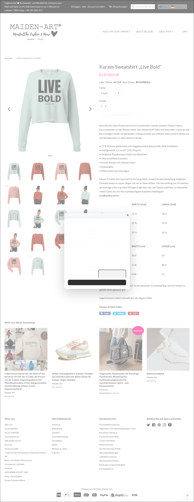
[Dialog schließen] (128, 215)
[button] (82, 226)
